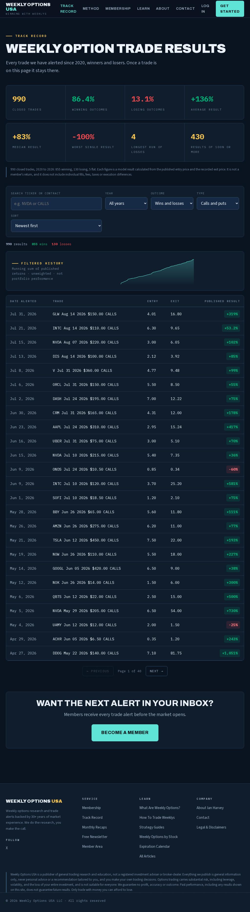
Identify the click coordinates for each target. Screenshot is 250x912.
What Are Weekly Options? (159, 807)
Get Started (230, 8)
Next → (157, 671)
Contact (185, 8)
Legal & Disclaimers (211, 827)
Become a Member (125, 732)
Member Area (92, 846)
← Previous (98, 671)
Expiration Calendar (154, 846)
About (162, 8)
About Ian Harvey (210, 807)
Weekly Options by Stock (158, 836)
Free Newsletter (94, 836)
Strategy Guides (151, 827)
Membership (118, 8)
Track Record (68, 8)
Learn (143, 8)
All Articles (147, 856)
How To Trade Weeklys (157, 817)
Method (91, 8)
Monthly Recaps (94, 827)
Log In (205, 8)
